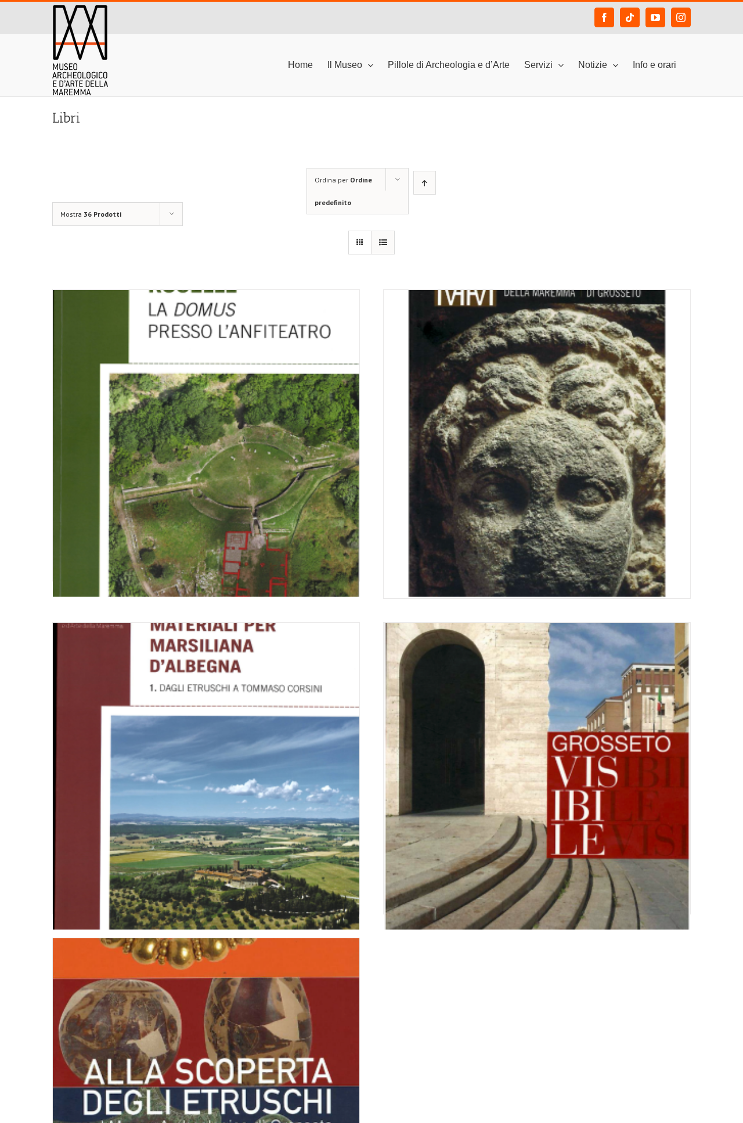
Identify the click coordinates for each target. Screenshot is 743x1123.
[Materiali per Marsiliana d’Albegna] (206, 721)
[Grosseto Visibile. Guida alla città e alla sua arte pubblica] (537, 721)
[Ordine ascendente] (424, 183)
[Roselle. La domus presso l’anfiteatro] (206, 388)
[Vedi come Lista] (383, 242)
